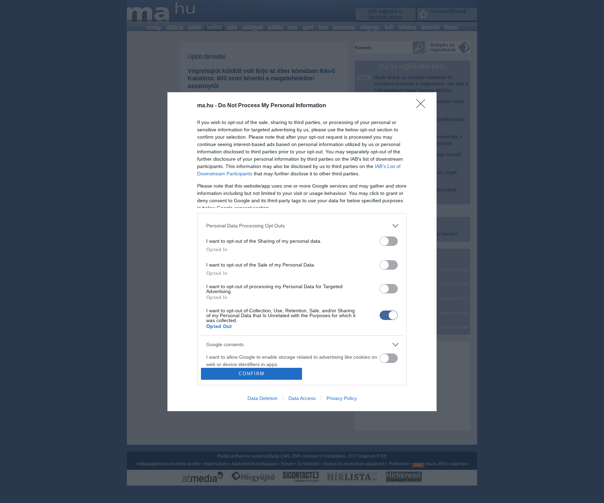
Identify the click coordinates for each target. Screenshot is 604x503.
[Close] (423, 105)
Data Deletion (262, 398)
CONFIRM (252, 373)
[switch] (389, 241)
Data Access (302, 398)
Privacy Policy (341, 398)
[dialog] (302, 251)
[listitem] (302, 225)
